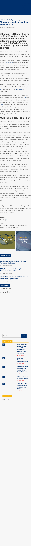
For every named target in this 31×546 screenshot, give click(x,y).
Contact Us (25, 13)
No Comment (5, 285)
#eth (9, 227)
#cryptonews (3, 227)
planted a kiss (8, 62)
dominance (19, 89)
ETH (24, 97)
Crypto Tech (25, 9)
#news (17, 227)
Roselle (10, 265)
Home (23, 1)
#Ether (13, 227)
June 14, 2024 (3, 273)
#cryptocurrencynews (24, 225)
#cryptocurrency (13, 225)
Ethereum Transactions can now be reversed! (22, 359)
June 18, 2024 (3, 265)
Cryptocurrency (26, 3)
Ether (1, 104)
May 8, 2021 (3, 27)
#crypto (6, 225)
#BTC (1, 225)
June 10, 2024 (3, 281)
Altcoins (3, 20)
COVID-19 (25, 11)
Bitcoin (24, 5)
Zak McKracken (11, 27)
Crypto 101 (25, 7)
